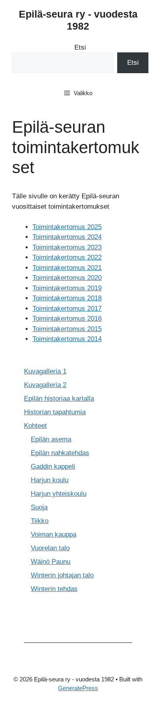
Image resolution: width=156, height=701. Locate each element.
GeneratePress (78, 688)
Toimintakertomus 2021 (67, 268)
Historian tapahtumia (55, 412)
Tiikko (39, 521)
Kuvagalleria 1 (45, 371)
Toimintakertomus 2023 (67, 247)
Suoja (39, 507)
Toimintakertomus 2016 (67, 318)
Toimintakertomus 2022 (67, 257)
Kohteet (35, 425)
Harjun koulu (49, 480)
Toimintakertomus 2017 (67, 308)
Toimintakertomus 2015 (67, 329)
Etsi (80, 47)
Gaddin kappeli (53, 466)
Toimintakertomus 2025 (67, 227)
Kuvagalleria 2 (45, 385)
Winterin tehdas (54, 589)
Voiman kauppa (53, 534)
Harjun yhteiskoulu (58, 493)
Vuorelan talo (50, 548)
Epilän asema (51, 439)
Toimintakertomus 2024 (67, 237)
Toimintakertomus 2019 (67, 288)
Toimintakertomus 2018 (67, 298)
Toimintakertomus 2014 (67, 339)
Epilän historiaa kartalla (59, 398)
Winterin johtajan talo (62, 575)
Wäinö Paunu (50, 561)
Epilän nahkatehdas (60, 453)
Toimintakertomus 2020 (67, 278)
